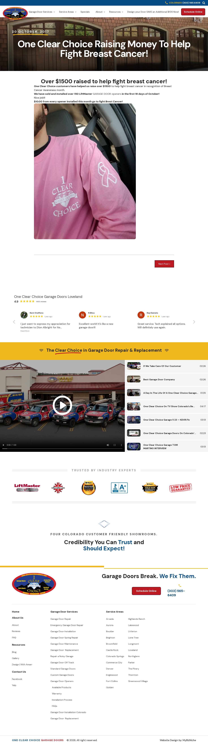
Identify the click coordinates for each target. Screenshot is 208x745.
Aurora (109, 625)
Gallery (15, 658)
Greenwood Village (138, 681)
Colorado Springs (115, 656)
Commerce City (114, 662)
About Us (17, 617)
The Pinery (133, 668)
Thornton (133, 674)
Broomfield (111, 643)
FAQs (54, 706)
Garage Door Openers (62, 681)
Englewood (112, 674)
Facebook (17, 679)
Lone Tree (133, 637)
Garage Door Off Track (62, 662)
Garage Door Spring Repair (64, 637)
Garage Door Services (40, 11)
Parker (131, 662)
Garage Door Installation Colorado (68, 712)
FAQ (14, 637)
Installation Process (62, 699)
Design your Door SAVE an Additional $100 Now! (153, 11)
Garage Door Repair (61, 618)
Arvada (110, 618)
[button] (203, 2)
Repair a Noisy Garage (62, 656)
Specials (85, 11)
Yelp (14, 685)
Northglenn (134, 656)
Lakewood (133, 625)
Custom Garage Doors (62, 674)
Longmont (133, 643)
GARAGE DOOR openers (107, 94)
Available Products (61, 687)
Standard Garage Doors (63, 668)
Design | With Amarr (22, 664)
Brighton (110, 637)
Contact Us (19, 671)
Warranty (57, 693)
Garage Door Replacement (65, 650)
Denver (109, 668)
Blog (14, 652)
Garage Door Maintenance (64, 643)
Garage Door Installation (63, 631)
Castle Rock (112, 650)
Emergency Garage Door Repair (67, 625)
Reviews (16, 631)
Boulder (110, 631)
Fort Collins (112, 681)
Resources (115, 11)
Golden (110, 687)
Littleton (132, 631)
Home (15, 611)
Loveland (133, 650)
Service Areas (66, 11)
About (99, 11)
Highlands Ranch (136, 618)
